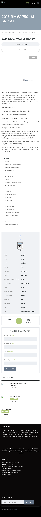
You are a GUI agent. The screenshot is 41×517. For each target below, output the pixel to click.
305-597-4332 (32, 4)
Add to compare (21, 50)
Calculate (10, 369)
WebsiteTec (13, 509)
